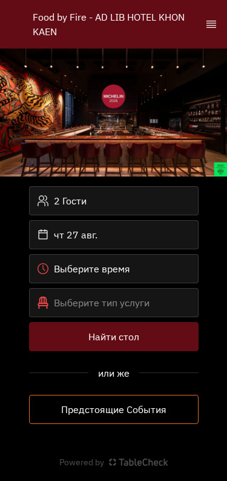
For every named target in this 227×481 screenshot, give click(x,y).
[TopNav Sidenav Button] (211, 24)
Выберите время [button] (92, 269)
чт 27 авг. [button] (75, 235)
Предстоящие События (113, 409)
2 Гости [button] (70, 201)
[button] (114, 302)
